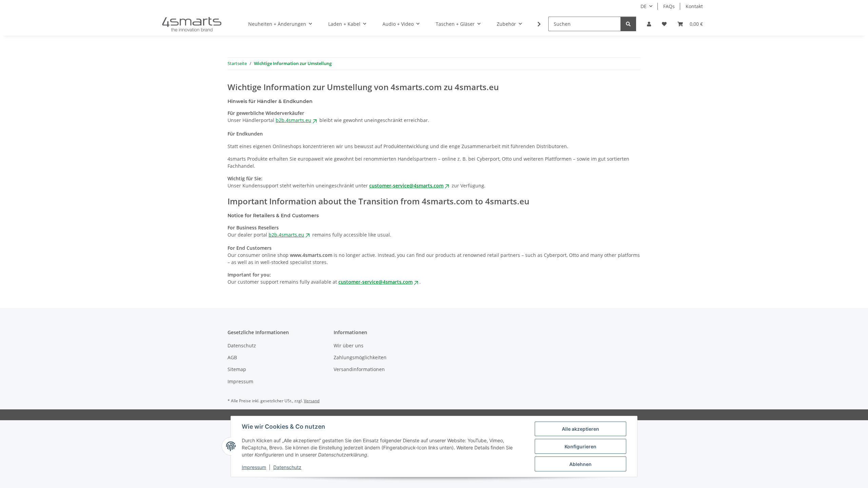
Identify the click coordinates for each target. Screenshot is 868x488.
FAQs (669, 6)
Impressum (254, 467)
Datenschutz (287, 467)
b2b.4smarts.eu (293, 120)
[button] (649, 24)
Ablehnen (580, 464)
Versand (311, 401)
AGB (232, 357)
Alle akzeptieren (580, 429)
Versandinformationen (359, 369)
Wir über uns (348, 345)
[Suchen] (628, 24)
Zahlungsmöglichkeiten (360, 357)
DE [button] (643, 6)
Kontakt (694, 6)
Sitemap (237, 369)
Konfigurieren (580, 446)
